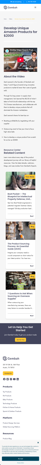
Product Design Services (11, 423)
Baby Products (7, 399)
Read (31, 216)
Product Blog (7, 438)
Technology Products (10, 403)
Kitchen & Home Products (11, 407)
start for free (20, 340)
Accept (20, 459)
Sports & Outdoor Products (12, 411)
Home (5, 19)
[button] (38, 443)
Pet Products (7, 396)
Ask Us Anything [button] (16, 1)
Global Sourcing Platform (11, 427)
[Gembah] (10, 7)
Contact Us (8, 373)
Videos (10, 19)
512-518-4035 (32, 1)
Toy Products (7, 392)
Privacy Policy (20, 463)
